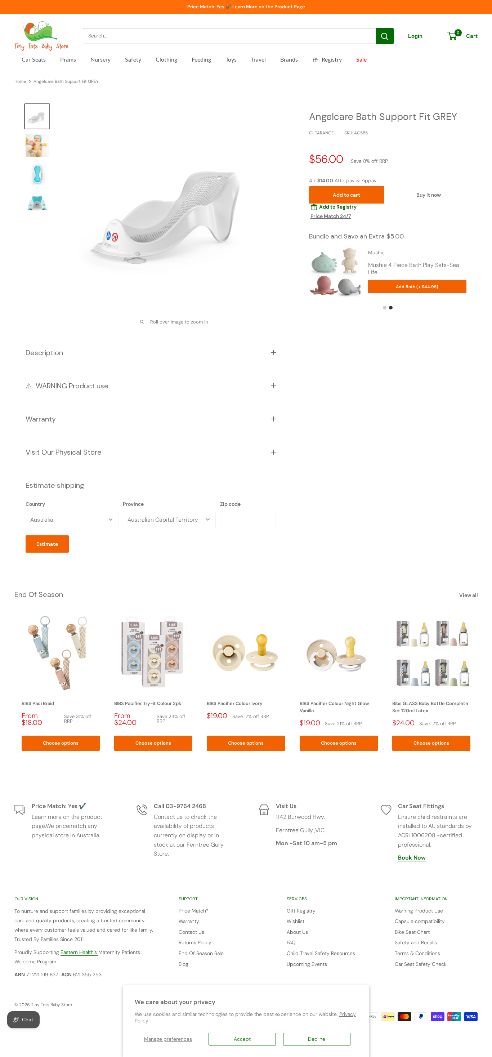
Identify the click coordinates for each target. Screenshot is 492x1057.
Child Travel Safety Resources (321, 953)
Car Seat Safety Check (421, 964)
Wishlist (295, 921)
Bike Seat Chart (412, 932)
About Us (297, 932)
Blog (183, 964)
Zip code (230, 504)
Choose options (61, 743)
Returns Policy (195, 942)
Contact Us (191, 932)
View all (469, 595)
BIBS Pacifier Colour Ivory (235, 703)
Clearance (321, 133)
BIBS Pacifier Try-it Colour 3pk (147, 703)
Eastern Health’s (79, 952)
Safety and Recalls (416, 942)
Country (35, 504)
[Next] (477, 682)
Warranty (189, 921)
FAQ (291, 942)
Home (20, 81)
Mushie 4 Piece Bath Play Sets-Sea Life (413, 268)
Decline (316, 1039)
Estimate (47, 544)
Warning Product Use (419, 910)
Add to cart (346, 195)
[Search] (385, 36)
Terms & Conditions (417, 953)
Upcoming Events (307, 964)
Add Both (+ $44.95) (417, 287)
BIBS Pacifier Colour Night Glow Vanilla (334, 707)
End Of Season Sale (201, 953)
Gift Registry (301, 910)
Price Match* (194, 910)
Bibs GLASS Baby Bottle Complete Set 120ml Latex (430, 707)
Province (133, 504)
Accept (242, 1039)
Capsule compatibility (420, 921)
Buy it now (428, 195)
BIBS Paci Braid (38, 703)
